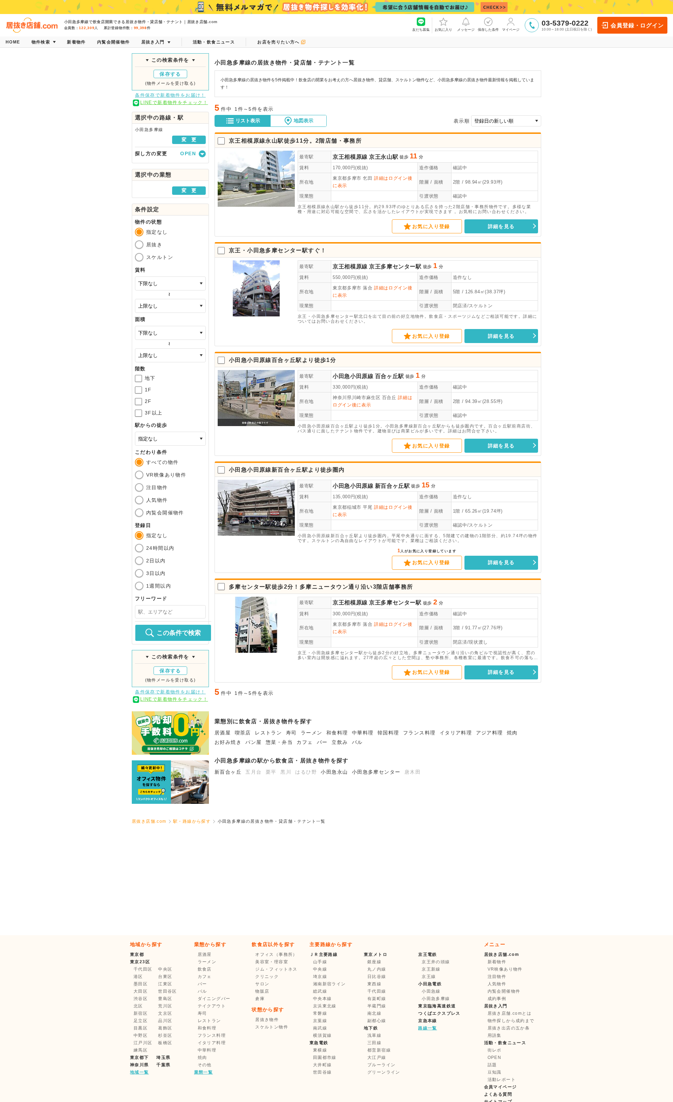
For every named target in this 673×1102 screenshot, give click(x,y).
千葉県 (163, 1064)
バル (357, 742)
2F (148, 401)
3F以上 (154, 413)
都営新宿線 (379, 1050)
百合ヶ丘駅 (389, 376)
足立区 (141, 1020)
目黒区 (141, 1028)
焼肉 (512, 732)
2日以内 (156, 560)
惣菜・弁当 (279, 742)
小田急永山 (334, 772)
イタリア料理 (456, 732)
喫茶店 (243, 732)
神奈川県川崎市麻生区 (357, 397)
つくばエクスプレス (439, 1013)
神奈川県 (139, 1064)
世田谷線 (322, 1072)
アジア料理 (489, 732)
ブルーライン (381, 1064)
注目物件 (157, 487)
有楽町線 (376, 998)
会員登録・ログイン (637, 25)
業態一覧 (203, 1072)
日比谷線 (376, 976)
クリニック (267, 976)
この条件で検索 (179, 632)
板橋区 (165, 1042)
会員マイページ (500, 1086)
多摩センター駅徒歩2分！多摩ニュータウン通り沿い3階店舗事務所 (321, 587)
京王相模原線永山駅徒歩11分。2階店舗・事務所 (295, 141)
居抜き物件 (267, 1019)
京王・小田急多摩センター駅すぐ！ (277, 250)
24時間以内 (160, 548)
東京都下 (139, 1057)
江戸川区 (143, 1042)
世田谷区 (167, 991)
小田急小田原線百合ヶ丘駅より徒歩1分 (282, 360)
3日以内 (156, 573)
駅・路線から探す (192, 821)
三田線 (374, 1042)
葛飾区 (165, 1028)
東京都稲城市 (347, 507)
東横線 (320, 1050)
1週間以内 (158, 586)
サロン (262, 983)
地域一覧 (139, 1072)
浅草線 (374, 1035)
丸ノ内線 (376, 969)
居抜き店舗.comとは (509, 1013)
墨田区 (141, 983)
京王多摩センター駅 (395, 266)
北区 (138, 1006)
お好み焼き (228, 742)
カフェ (305, 742)
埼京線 (320, 976)
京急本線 (427, 1020)
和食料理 (337, 732)
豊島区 (165, 998)
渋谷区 (141, 998)
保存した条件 (488, 30)
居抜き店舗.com (149, 821)
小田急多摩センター (376, 772)
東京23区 (140, 961)
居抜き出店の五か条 (509, 1028)
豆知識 (495, 1072)
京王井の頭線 (436, 961)
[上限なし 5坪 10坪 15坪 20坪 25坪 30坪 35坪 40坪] (170, 355)
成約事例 (497, 998)
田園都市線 (324, 1057)
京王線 (429, 976)
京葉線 (320, 1020)
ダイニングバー (214, 998)
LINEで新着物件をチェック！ (174, 102)
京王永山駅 (383, 157)
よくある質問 (498, 1094)
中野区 (141, 1035)
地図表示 (303, 120)
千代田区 (143, 969)
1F (148, 389)
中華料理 (363, 732)
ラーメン (311, 732)
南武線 (320, 1028)
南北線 (374, 1013)
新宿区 (141, 1013)
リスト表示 (248, 120)
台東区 (165, 976)
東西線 (374, 983)
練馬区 (141, 1050)
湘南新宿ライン (329, 983)
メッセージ (466, 30)
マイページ (510, 30)
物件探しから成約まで (511, 1020)
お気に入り (443, 30)
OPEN (495, 1057)
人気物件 (157, 500)
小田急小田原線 (353, 376)
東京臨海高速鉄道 (437, 1006)
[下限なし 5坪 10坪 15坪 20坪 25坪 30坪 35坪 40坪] (170, 333)
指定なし (157, 232)
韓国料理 (388, 732)
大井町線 (322, 1064)
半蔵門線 (376, 1006)
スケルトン (159, 257)
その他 (205, 1064)
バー (322, 742)
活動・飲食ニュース (505, 1042)
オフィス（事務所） (276, 954)
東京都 (137, 954)
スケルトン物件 (271, 1027)
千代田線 (376, 991)
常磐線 (320, 1013)
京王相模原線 (350, 157)
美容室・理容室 (271, 961)
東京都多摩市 (347, 178)
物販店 (262, 991)
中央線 (320, 969)
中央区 (165, 969)
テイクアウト (212, 1006)
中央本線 (322, 998)
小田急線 (431, 991)
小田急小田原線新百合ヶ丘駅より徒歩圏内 (287, 470)
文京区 (165, 1013)
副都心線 (376, 1020)
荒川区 (165, 1006)
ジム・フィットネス (276, 969)
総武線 (320, 991)
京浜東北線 (324, 1006)
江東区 (165, 983)
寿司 (291, 732)
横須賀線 (322, 1035)
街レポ (495, 1050)
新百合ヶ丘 (228, 772)
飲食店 (205, 969)
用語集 (495, 1035)
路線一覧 (427, 1028)
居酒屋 (223, 732)
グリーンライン (383, 1072)
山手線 (320, 961)
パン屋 (253, 742)
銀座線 (374, 961)
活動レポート (502, 1079)
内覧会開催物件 (165, 512)
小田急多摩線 (436, 998)
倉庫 (260, 998)
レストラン (268, 732)
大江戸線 (376, 1057)
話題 (492, 1064)
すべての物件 (162, 462)
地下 (150, 378)
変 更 (189, 139)
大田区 (141, 991)
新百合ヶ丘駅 (392, 486)
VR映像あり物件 (166, 475)
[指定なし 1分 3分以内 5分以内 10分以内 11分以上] (170, 439)
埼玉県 (163, 1057)
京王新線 (431, 969)
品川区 (165, 1020)
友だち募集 (421, 30)
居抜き (154, 244)
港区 (138, 976)
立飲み (340, 742)
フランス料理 (419, 732)
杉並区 (165, 1035)
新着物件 (497, 961)
